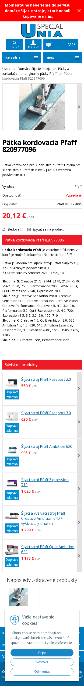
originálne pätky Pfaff (40, 73)
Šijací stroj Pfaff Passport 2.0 (46, 379)
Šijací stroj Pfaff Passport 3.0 (46, 412)
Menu (50, 58)
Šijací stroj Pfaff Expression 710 (45, 482)
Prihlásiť (33, 47)
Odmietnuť (42, 671)
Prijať (42, 653)
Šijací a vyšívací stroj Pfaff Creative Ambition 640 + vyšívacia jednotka (43, 518)
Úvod (6, 68)
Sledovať (14, 229)
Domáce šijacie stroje (34, 68)
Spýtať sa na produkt (48, 229)
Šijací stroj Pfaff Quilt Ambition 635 (47, 549)
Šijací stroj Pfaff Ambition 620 (46, 446)
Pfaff (78, 186)
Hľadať (14, 47)
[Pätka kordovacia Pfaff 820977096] (42, 106)
